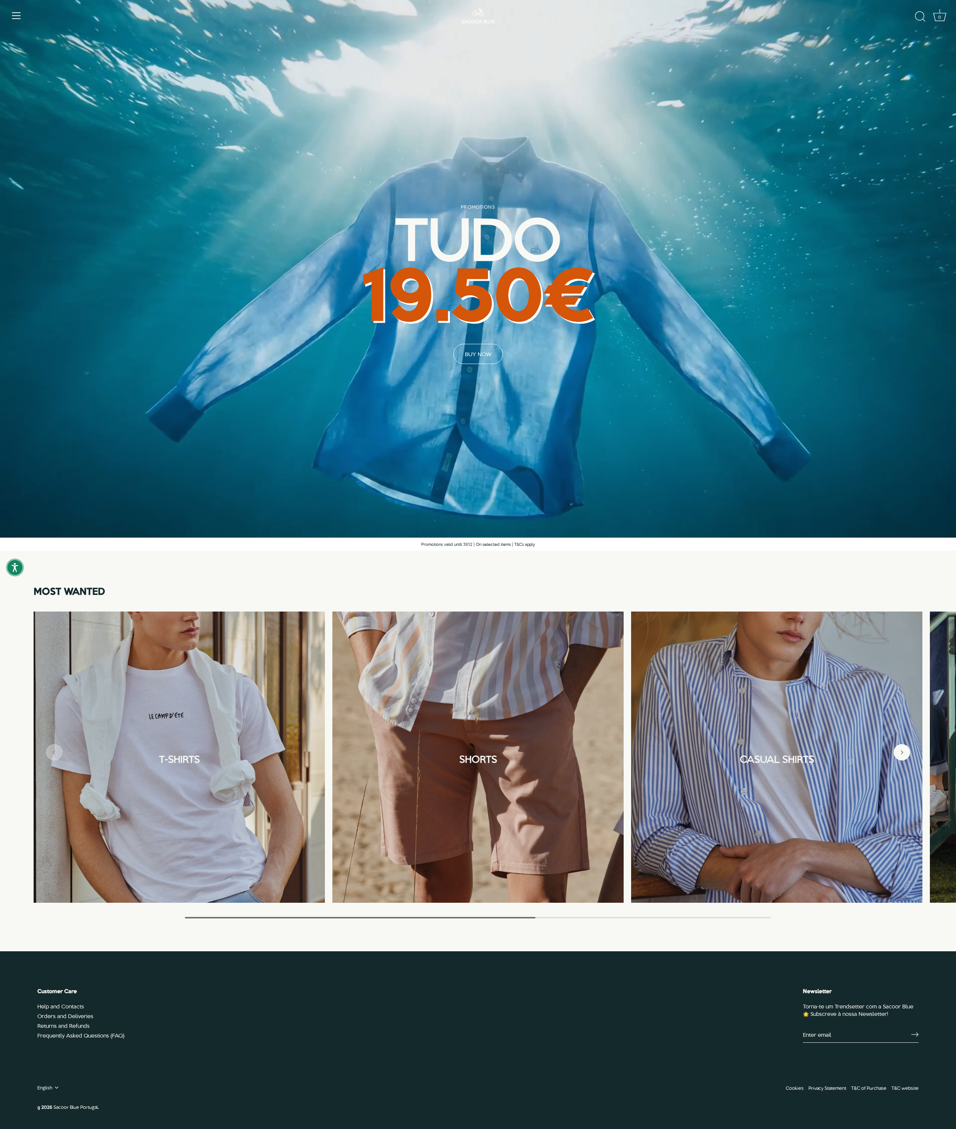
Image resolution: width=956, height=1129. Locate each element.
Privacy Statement (827, 1088)
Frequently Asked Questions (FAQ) (80, 1035)
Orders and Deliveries (65, 1016)
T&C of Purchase (869, 1088)
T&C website (905, 1088)
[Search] (920, 17)
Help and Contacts (60, 1006)
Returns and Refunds (63, 1025)
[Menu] (16, 15)
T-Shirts (179, 758)
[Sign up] (915, 1034)
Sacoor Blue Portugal (75, 1107)
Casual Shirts (777, 758)
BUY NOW (478, 354)
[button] (54, 752)
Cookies (795, 1088)
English (44, 1087)
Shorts (478, 758)
